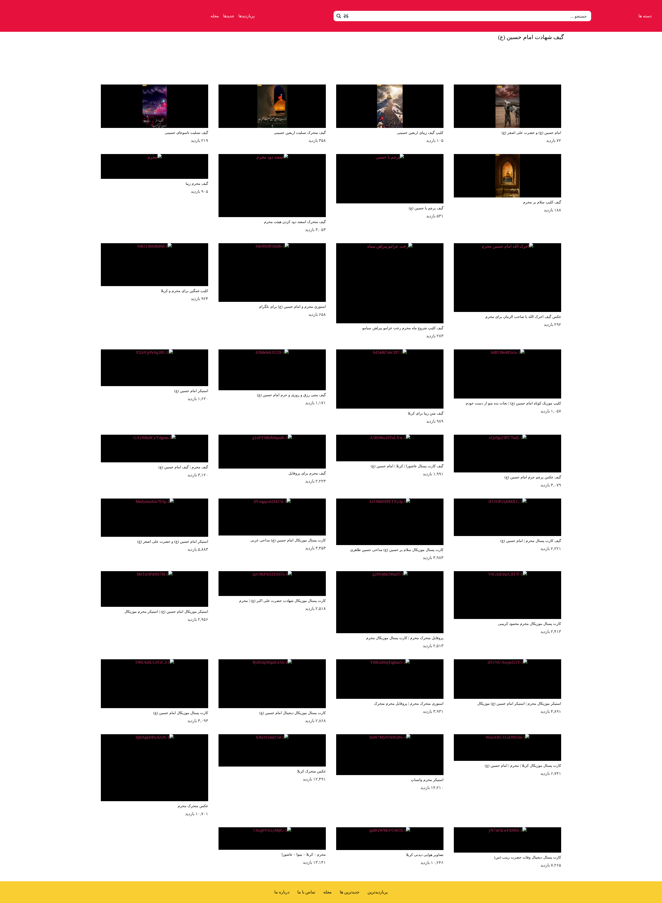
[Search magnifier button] (338, 16)
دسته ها (645, 16)
